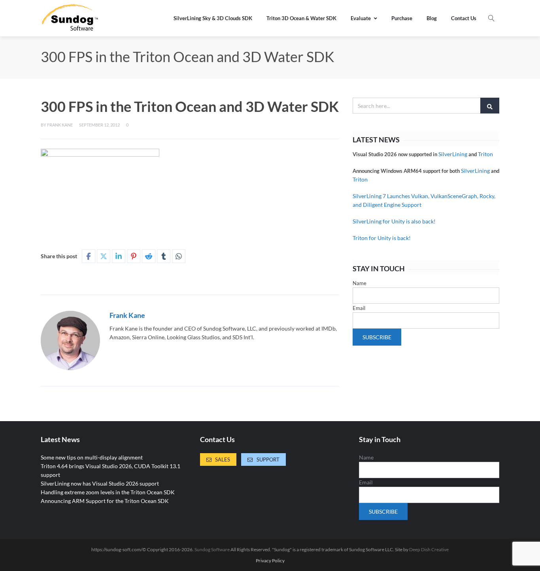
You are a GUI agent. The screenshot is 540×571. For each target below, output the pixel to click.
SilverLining (452, 154)
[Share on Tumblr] (163, 256)
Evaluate (361, 18)
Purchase (401, 18)
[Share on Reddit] (148, 256)
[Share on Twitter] (103, 256)
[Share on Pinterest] (133, 256)
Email (359, 308)
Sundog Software (212, 549)
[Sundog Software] (70, 18)
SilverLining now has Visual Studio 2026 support (100, 483)
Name (359, 283)
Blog (432, 18)
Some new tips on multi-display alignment (92, 457)
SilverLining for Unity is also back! (394, 221)
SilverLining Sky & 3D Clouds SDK (213, 18)
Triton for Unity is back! (382, 237)
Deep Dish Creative (429, 549)
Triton (485, 154)
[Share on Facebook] (88, 256)
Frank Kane (60, 124)
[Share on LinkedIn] (118, 256)
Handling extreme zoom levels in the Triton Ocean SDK (108, 492)
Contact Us (463, 18)
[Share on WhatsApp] (178, 256)
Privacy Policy (270, 561)
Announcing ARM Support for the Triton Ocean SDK (105, 500)
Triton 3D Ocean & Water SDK (301, 18)
